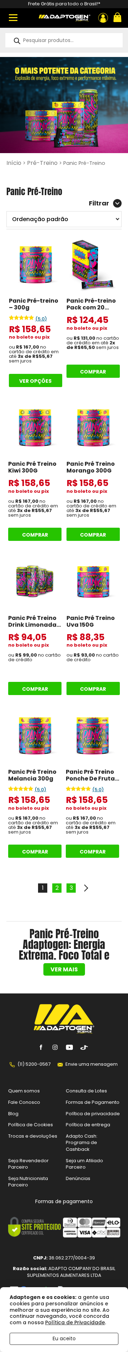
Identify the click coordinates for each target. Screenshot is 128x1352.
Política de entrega (88, 1124)
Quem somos (24, 1090)
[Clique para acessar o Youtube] (69, 1047)
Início (13, 163)
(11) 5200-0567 (33, 1063)
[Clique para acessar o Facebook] (41, 1047)
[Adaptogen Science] (64, 1032)
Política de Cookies (30, 1124)
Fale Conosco (24, 1102)
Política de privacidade (93, 1113)
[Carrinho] (117, 18)
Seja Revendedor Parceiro (28, 1163)
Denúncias (78, 1178)
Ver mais (64, 969)
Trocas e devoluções (32, 1135)
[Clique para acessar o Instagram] (55, 1047)
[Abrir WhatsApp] (110, 1334)
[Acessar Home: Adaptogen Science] (64, 18)
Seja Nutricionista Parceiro (28, 1181)
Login (103, 18)
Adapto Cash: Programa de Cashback (81, 1142)
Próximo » (85, 888)
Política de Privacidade (75, 1322)
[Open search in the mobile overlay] (64, 40)
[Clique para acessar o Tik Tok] (83, 1047)
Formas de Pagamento (92, 1102)
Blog (13, 1113)
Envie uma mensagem (91, 1063)
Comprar (93, 371)
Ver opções (35, 381)
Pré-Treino (42, 163)
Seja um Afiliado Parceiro (84, 1163)
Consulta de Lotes (86, 1090)
